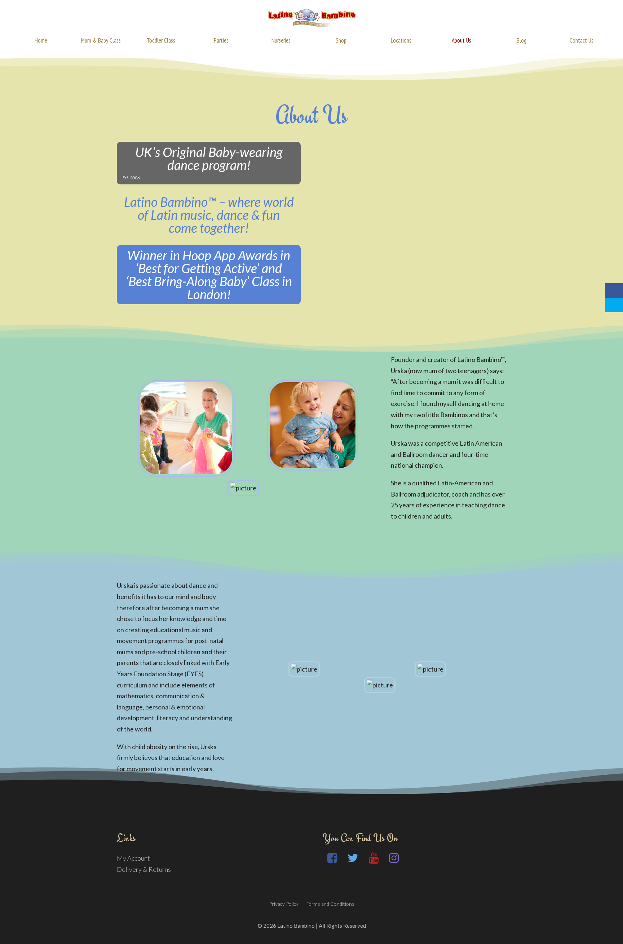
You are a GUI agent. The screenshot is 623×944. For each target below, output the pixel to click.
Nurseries (281, 40)
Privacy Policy (284, 904)
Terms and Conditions (330, 904)
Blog (521, 40)
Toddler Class (161, 40)
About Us (461, 40)
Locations (401, 40)
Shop (341, 40)
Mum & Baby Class (101, 40)
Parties (221, 40)
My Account (133, 858)
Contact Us (581, 40)
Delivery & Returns (144, 869)
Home (41, 40)
